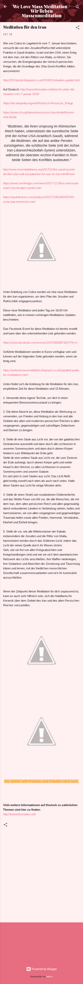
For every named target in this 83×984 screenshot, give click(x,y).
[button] (77, 28)
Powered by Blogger (44, 969)
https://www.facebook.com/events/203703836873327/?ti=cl (40, 342)
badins (49, 976)
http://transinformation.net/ (19, 814)
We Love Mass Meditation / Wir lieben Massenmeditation (41, 10)
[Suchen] (77, 8)
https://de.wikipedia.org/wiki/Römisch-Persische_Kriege (38, 103)
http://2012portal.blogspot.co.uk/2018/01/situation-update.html (41, 80)
